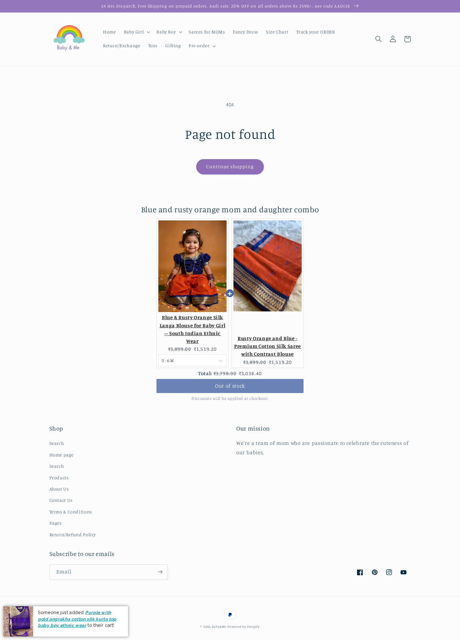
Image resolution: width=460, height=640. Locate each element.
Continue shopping (230, 166)
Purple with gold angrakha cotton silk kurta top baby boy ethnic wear (77, 619)
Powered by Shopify (243, 626)
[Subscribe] (160, 572)
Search (56, 443)
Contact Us (61, 500)
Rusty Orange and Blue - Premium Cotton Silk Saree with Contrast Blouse (267, 346)
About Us (59, 488)
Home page (61, 454)
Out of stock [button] (230, 386)
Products (59, 477)
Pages (55, 523)
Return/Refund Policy (72, 534)
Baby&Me (219, 626)
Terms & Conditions (70, 511)
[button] (136, 32)
